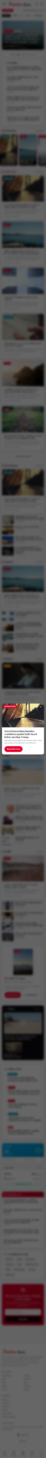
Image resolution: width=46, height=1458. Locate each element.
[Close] (41, 707)
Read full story (13, 749)
